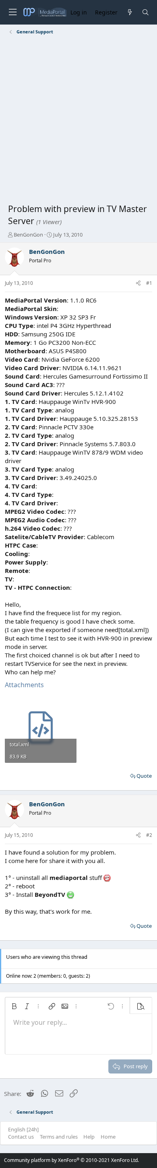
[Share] (138, 283)
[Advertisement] (78, 120)
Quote (144, 775)
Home (108, 1136)
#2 (149, 835)
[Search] (145, 12)
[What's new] (129, 12)
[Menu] (12, 12)
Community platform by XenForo (71, 1160)
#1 (149, 283)
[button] (14, 1006)
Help (89, 1136)
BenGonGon (28, 234)
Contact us (21, 1136)
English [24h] (23, 1129)
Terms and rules (59, 1136)
